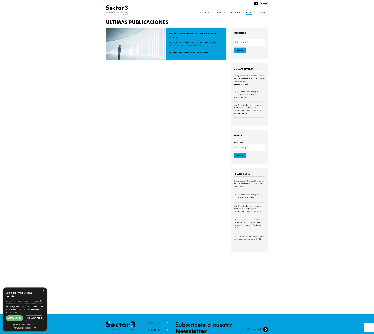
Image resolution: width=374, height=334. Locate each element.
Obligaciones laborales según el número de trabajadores (247, 93)
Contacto (263, 13)
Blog (249, 13)
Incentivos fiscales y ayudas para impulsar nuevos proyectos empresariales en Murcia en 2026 (247, 107)
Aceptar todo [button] (14, 318)
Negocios (235, 13)
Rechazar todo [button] (34, 318)
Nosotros (204, 13)
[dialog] (25, 309)
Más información (13, 312)
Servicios (220, 13)
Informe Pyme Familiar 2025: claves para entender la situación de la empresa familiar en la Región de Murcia (249, 224)
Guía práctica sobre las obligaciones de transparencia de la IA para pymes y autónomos (249, 78)
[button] (25, 324)
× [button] (43, 291)
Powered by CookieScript (25, 328)
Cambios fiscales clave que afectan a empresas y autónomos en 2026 (249, 237)
